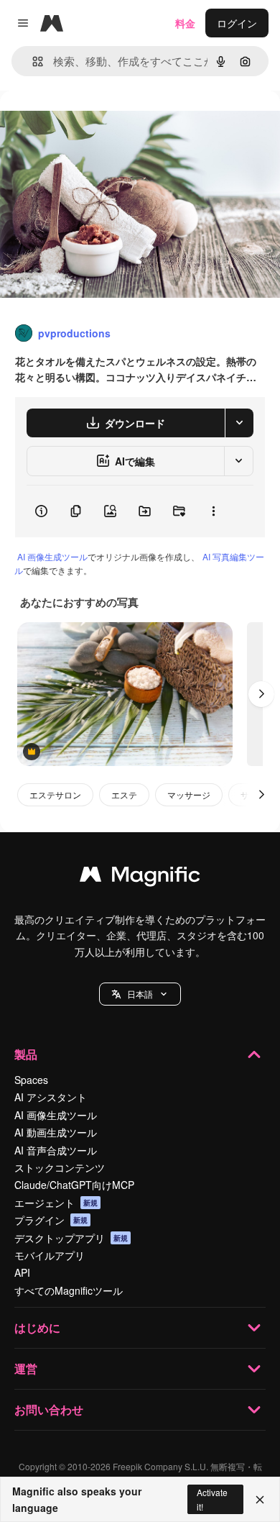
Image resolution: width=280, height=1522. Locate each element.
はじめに (37, 1327)
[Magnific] (140, 877)
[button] (140, 994)
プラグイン (51, 1220)
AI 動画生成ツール (55, 1132)
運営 (25, 1368)
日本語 (140, 994)
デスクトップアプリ (71, 1238)
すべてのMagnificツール (68, 1290)
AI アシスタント (50, 1097)
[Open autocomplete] (32, 61)
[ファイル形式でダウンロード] (239, 423)
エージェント (56, 1202)
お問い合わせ (48, 1409)
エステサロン (55, 794)
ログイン (237, 23)
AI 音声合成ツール (55, 1150)
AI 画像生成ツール (52, 556)
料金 (185, 23)
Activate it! (212, 1499)
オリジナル (99, 123)
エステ (124, 794)
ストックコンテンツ (59, 1167)
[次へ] (261, 694)
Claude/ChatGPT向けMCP (74, 1184)
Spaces (31, 1079)
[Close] (260, 1499)
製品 (25, 1054)
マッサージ (188, 794)
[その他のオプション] (213, 511)
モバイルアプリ (49, 1255)
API (22, 1272)
